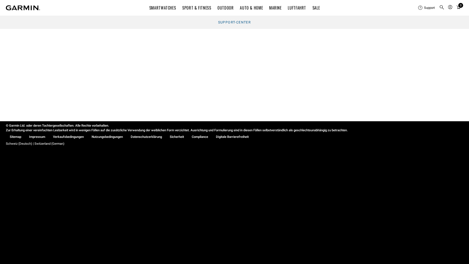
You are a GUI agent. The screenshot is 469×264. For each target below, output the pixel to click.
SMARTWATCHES (162, 8)
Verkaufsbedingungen (68, 137)
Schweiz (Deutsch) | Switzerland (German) (35, 143)
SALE (316, 8)
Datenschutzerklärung (146, 137)
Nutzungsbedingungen (107, 137)
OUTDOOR (225, 8)
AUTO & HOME (251, 8)
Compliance (200, 137)
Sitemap (15, 137)
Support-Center (234, 22)
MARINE (275, 8)
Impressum (37, 137)
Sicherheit (177, 137)
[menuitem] (426, 8)
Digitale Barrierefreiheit (232, 137)
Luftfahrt (297, 8)
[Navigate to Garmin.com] (23, 8)
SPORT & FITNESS (196, 8)
